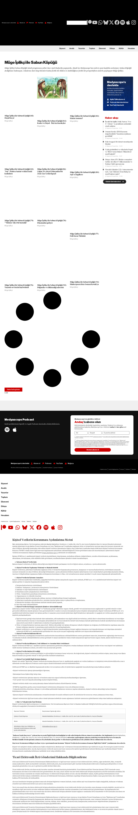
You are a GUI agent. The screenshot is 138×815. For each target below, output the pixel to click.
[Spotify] (122, 22)
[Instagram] (133, 22)
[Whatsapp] (100, 22)
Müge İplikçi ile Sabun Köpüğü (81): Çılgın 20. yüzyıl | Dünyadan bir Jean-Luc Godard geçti (51, 171)
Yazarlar (81, 48)
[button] (77, 10)
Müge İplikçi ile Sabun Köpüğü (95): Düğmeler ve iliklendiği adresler (51, 286)
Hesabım (131, 48)
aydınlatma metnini (97, 436)
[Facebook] (117, 22)
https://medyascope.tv (50, 553)
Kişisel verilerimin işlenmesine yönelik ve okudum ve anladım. (102, 437)
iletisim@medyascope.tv (49, 726)
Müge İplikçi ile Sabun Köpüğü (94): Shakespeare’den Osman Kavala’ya (84, 283)
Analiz (71, 48)
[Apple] (128, 22)
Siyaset (62, 48)
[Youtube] (94, 22)
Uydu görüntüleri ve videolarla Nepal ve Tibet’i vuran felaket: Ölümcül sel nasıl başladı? (119, 152)
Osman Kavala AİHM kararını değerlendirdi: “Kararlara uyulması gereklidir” (118, 134)
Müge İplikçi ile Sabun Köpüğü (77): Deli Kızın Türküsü (84, 235)
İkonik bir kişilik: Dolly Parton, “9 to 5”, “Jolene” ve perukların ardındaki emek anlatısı (118, 124)
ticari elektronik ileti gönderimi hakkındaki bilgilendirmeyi (116, 436)
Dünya (112, 48)
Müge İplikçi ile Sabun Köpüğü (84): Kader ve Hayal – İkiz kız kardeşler (51, 122)
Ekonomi (102, 48)
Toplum (92, 48)
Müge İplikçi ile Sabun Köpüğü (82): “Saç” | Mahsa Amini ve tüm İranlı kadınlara (19, 171)
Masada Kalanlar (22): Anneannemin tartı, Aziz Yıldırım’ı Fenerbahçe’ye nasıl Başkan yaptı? (119, 172)
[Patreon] (89, 22)
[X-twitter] (111, 22)
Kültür (121, 48)
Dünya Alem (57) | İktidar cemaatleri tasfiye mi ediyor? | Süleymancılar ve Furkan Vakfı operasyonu (118, 162)
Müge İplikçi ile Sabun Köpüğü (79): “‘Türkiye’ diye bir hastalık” (19, 221)
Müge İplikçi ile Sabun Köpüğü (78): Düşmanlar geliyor (51, 221)
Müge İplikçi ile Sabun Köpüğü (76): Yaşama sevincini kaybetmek (19, 286)
